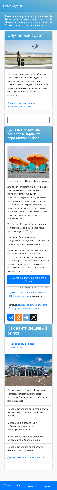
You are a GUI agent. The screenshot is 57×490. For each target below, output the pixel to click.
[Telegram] (26, 317)
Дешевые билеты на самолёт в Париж (28, 279)
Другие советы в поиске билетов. (26, 457)
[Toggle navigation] (50, 6)
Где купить (48, 486)
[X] (33, 317)
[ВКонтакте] (10, 317)
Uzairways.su (13, 6)
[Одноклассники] (18, 317)
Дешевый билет (34, 486)
